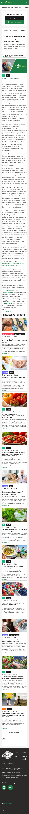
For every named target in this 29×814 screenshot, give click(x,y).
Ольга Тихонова (6, 311)
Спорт (4, 708)
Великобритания (19, 334)
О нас (16, 752)
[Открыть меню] (2, 2)
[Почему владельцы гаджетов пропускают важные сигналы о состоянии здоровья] (14, 324)
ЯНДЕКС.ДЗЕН (7, 303)
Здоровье (14, 7)
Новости (11, 30)
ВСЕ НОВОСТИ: (5, 7)
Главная (5, 30)
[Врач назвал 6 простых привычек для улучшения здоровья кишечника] (14, 363)
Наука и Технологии (7, 334)
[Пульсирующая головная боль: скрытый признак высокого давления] (14, 625)
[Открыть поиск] (22, 2)
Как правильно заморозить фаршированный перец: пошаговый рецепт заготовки (13, 416)
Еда (20, 7)
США (8, 75)
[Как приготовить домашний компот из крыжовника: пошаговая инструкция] (14, 662)
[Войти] (26, 2)
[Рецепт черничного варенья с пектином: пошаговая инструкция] (14, 589)
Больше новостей (14, 732)
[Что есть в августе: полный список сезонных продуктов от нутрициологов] (14, 552)
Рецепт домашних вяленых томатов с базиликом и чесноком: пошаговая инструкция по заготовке (13, 454)
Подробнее (5, 353)
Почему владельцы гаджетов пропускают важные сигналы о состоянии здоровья (14, 340)
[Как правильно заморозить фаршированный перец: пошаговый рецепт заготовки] (14, 400)
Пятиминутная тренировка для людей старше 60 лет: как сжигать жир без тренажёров (13, 715)
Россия (11, 372)
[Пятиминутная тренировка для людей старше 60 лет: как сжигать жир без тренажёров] (14, 699)
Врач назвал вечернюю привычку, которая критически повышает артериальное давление (12, 492)
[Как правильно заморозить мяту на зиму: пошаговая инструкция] (14, 515)
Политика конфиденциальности (24, 758)
